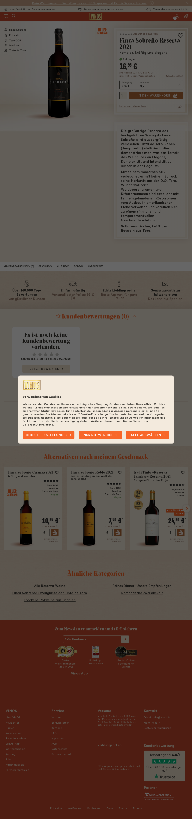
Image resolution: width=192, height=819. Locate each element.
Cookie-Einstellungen (47, 435)
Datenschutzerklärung (38, 424)
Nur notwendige (98, 435)
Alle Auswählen (146, 435)
